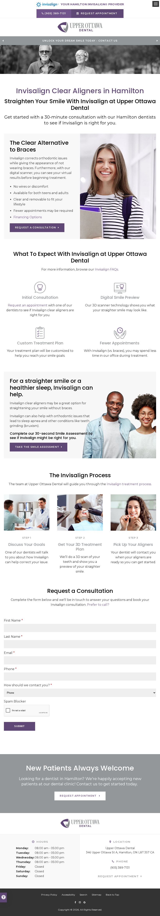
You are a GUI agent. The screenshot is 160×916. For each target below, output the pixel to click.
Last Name (13, 636)
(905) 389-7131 (55, 13)
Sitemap (96, 894)
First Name (13, 620)
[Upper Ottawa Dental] (80, 27)
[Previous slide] (3, 41)
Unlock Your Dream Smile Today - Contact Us (79, 40)
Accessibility (68, 894)
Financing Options (27, 217)
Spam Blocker (15, 701)
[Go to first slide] (157, 41)
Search (83, 894)
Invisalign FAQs (106, 269)
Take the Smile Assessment (37, 446)
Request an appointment (27, 305)
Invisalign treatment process (129, 484)
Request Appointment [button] (99, 13)
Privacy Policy (49, 894)
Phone (10, 669)
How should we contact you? (28, 685)
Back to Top (112, 894)
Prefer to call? (98, 605)
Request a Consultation (35, 227)
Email (9, 653)
